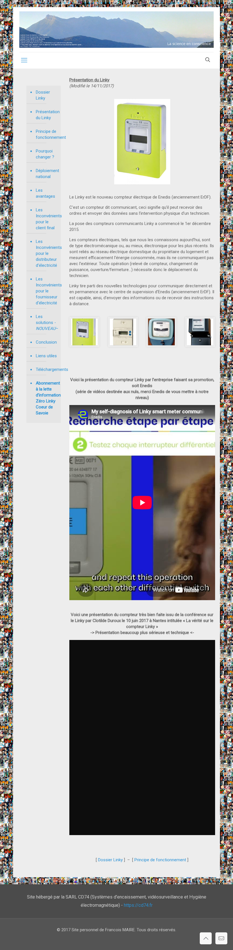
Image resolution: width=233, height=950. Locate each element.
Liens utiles (46, 355)
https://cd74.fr (138, 905)
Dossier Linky (43, 95)
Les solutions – (47, 322)
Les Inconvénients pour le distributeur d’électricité (47, 253)
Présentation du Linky (47, 114)
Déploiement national (47, 173)
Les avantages (45, 193)
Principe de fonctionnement (47, 134)
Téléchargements (47, 369)
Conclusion (46, 342)
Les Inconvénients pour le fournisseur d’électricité (47, 290)
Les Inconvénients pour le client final (47, 218)
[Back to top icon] (206, 938)
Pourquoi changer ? (45, 154)
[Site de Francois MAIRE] (116, 29)
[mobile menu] (24, 60)
